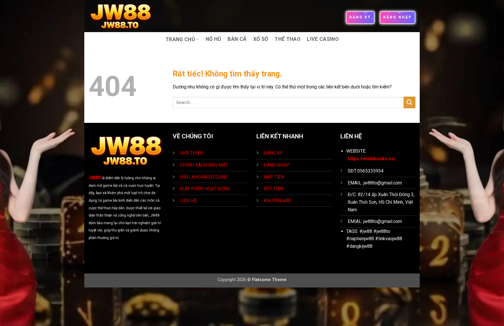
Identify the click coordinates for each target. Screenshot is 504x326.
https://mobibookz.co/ (371, 158)
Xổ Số (260, 39)
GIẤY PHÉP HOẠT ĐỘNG (205, 188)
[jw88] (125, 16)
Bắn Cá (237, 39)
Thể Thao (287, 39)
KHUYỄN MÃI (278, 200)
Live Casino (323, 39)
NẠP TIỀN (274, 177)
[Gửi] (409, 102)
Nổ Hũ (213, 39)
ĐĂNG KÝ (273, 153)
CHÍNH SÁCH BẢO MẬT (204, 165)
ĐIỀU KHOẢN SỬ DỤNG (204, 177)
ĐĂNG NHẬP (277, 165)
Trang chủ (180, 39)
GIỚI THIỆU (191, 153)
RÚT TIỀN (274, 188)
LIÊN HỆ (188, 200)
